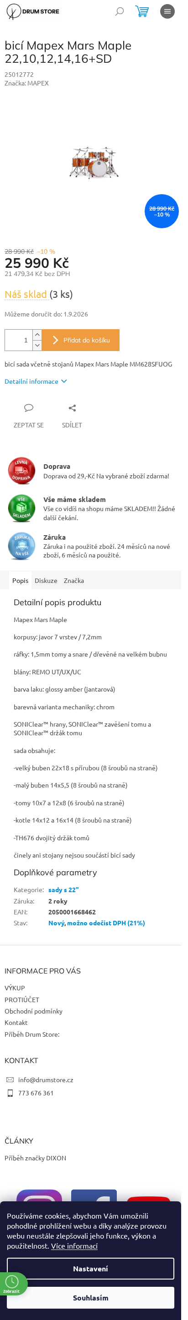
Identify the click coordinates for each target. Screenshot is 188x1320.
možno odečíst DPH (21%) (106, 922)
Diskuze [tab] (46, 580)
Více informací (74, 1245)
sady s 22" (63, 889)
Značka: (27, 83)
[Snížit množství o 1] (37, 345)
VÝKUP (15, 988)
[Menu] (167, 11)
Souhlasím (91, 1297)
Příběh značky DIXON (35, 1158)
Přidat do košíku (86, 340)
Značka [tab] (74, 580)
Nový (56, 922)
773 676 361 (36, 1093)
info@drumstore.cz (45, 1079)
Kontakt (16, 1022)
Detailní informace (31, 381)
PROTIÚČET (22, 999)
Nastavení (90, 1268)
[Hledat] (119, 11)
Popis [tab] (20, 580)
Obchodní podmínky (34, 1011)
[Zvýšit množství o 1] (37, 335)
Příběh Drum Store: (32, 1034)
